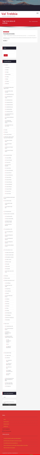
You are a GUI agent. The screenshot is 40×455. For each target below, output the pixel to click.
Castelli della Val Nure (9, 109)
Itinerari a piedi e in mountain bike (9, 213)
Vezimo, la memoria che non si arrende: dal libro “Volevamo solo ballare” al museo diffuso (16, 445)
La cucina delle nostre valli (8, 229)
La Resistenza (8, 357)
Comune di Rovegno (9, 186)
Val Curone (7, 303)
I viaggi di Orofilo (8, 355)
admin (5, 35)
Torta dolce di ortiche (35, 21)
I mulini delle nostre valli (9, 326)
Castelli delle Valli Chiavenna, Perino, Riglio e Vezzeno (8, 121)
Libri (8, 344)
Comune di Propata (8, 179)
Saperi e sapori (7, 323)
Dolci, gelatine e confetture (10, 257)
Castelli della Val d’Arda (9, 102)
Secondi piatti (8, 268)
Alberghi (7, 69)
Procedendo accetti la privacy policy (9, 402)
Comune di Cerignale (9, 160)
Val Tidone (7, 310)
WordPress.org (6, 426)
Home (30, 21)
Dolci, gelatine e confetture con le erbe (13, 35)
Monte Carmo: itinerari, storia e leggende (9, 447)
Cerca (5, 48)
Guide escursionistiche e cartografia (8, 341)
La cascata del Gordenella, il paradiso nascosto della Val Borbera (12, 438)
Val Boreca (7, 301)
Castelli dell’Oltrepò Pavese (10, 94)
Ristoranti (7, 83)
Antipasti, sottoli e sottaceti (10, 252)
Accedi (4, 419)
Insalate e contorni (8, 259)
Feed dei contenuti (6, 421)
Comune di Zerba (8, 193)
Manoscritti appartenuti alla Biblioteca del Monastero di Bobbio (9, 379)
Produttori (7, 81)
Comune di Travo (8, 191)
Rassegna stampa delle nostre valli (9, 280)
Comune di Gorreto (8, 172)
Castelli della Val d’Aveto (9, 104)
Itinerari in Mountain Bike (9, 218)
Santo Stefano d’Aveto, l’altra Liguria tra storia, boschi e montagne (13, 440)
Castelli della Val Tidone (9, 111)
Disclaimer (6, 132)
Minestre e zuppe (8, 261)
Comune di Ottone (8, 177)
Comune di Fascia (8, 168)
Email (4, 397)
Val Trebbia (9, 14)
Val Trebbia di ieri (8, 386)
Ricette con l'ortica (23, 35)
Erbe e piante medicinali (8, 134)
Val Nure (7, 308)
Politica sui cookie (7, 278)
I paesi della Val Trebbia (8, 200)
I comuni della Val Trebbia (8, 155)
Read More (5, 40)
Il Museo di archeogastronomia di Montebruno (8, 333)
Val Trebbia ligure (8, 315)
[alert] (20, 431)
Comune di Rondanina (9, 184)
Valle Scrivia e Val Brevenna (10, 317)
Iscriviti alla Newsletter (8, 211)
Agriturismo (7, 67)
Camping (7, 76)
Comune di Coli (8, 162)
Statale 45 (7, 293)
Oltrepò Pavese (8, 288)
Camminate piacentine (9, 216)
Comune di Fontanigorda (9, 170)
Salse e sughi (8, 266)
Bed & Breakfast (8, 74)
